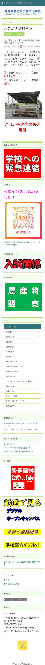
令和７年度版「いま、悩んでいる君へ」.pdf (20, 429)
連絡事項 (37, 46)
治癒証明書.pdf (9, 444)
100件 (19, 34)
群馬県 (6, 579)
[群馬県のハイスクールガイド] (22, 645)
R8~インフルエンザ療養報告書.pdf (17, 448)
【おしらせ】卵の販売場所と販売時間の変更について (22, 41)
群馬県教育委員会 (11, 583)
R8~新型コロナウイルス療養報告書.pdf (18, 451)
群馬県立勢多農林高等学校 (19, 3)
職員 (24, 46)
